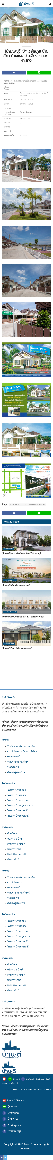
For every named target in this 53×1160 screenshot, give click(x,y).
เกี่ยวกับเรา (12, 833)
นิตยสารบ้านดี (14, 849)
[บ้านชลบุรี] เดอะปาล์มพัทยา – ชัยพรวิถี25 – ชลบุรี (21, 553)
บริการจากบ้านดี (15, 838)
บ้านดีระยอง (40, 1079)
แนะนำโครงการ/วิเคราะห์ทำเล (22, 751)
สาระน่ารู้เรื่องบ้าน (16, 772)
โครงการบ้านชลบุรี (16, 789)
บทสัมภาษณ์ (13, 756)
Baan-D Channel (16, 1100)
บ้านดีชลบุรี (30, 1079)
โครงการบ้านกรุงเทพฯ (18, 800)
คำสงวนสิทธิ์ (13, 859)
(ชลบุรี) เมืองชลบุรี (10, 580)
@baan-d (16, 1079)
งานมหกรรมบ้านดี (16, 843)
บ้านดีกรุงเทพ (14, 1125)
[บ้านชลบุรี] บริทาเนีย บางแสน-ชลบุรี (16, 585)
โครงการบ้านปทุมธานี (18, 815)
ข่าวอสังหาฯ (13, 766)
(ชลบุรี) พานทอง (9, 643)
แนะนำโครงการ (15, 882)
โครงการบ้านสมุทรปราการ (20, 805)
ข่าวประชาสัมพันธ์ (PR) (18, 761)
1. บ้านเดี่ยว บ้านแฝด (18, 505)
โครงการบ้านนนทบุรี (17, 810)
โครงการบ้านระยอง (16, 795)
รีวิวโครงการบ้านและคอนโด (21, 746)
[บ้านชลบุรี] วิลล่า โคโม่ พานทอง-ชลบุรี (17, 648)
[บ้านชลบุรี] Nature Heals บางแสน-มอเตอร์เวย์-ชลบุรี (23, 617)
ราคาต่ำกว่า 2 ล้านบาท (37, 505)
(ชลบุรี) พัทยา (8, 548)
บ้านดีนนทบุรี (13, 1083)
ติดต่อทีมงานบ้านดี (16, 854)
